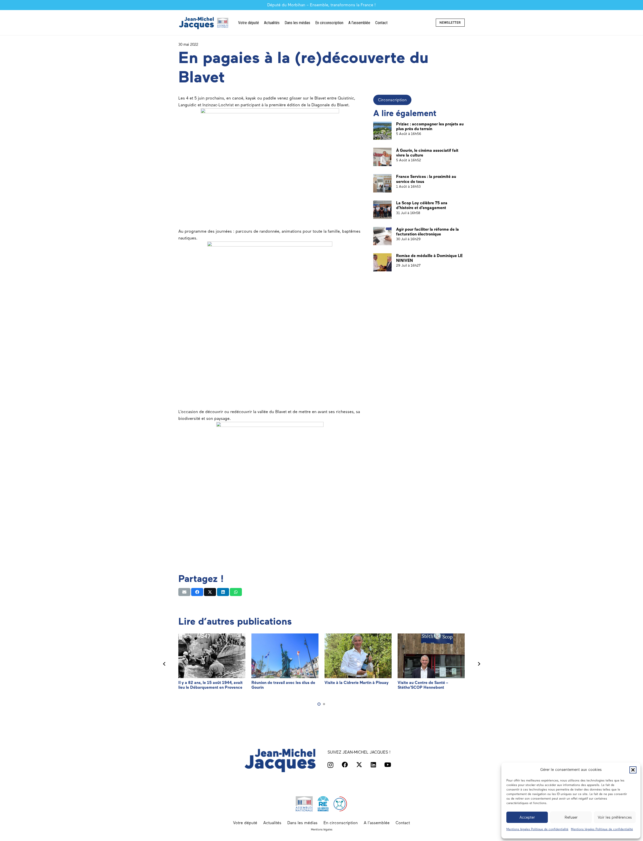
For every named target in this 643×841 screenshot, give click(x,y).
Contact (403, 822)
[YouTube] (387, 765)
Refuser (571, 817)
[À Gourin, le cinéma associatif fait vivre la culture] (382, 157)
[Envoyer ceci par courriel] (184, 592)
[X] (359, 765)
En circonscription (341, 822)
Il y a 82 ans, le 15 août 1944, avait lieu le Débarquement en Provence (210, 685)
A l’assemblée (377, 822)
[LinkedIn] (373, 765)
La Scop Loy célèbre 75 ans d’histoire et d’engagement (421, 205)
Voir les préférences (615, 817)
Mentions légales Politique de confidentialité (537, 829)
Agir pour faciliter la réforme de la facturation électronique (427, 231)
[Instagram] (330, 765)
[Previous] (164, 664)
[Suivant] (479, 664)
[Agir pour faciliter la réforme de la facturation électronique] (382, 236)
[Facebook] (345, 765)
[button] (632, 769)
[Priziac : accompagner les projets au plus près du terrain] (382, 131)
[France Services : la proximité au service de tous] (382, 183)
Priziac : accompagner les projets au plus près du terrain (430, 126)
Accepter (527, 817)
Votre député (245, 822)
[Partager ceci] (197, 592)
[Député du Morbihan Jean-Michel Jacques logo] (204, 23)
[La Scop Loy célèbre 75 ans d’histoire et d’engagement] (382, 210)
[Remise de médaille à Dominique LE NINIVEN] (382, 262)
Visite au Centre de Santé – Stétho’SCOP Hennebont (423, 685)
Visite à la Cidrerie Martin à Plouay (357, 682)
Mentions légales (321, 829)
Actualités (272, 822)
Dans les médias (302, 822)
